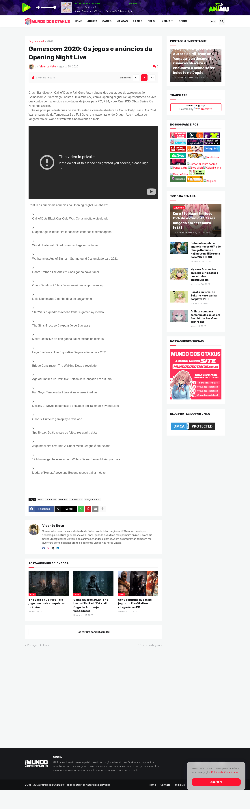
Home (78, 21)
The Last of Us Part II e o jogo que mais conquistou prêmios (47, 603)
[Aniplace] (210, 181)
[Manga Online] (179, 174)
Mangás (122, 21)
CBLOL (152, 21)
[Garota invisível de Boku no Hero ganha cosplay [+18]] (179, 297)
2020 (50, 41)
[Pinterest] (88, 509)
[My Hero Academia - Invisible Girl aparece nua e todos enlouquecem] (179, 274)
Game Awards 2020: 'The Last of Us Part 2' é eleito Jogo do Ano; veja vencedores (91, 605)
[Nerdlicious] (211, 157)
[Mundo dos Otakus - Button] (178, 137)
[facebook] (43, 548)
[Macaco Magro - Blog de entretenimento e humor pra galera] (195, 157)
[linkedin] (58, 548)
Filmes (137, 21)
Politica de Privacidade (224, 772)
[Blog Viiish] (195, 167)
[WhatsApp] (81, 509)
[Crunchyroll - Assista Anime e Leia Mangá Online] (195, 137)
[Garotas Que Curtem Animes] (178, 143)
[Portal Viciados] (195, 143)
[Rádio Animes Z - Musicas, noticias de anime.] (212, 143)
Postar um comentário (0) (93, 632)
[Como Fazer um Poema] (202, 164)
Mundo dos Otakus (51, 784)
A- (136, 77)
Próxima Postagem (148, 645)
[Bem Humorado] (178, 181)
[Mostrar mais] (102, 509)
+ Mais (165, 21)
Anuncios (51, 499)
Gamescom (76, 499)
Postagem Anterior (38, 645)
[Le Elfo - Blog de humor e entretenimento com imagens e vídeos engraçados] (178, 157)
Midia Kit (180, 784)
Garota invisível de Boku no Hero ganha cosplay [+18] (204, 296)
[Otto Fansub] (197, 174)
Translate (206, 108)
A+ (152, 77)
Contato (166, 784)
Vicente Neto (53, 526)
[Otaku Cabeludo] (195, 150)
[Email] (95, 509)
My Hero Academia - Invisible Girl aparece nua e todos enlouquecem (204, 274)
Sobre (183, 21)
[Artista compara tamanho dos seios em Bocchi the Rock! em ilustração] (179, 316)
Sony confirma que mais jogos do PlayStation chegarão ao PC (135, 603)
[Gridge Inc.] (212, 150)
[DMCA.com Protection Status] (193, 429)
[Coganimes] (195, 181)
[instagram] (48, 548)
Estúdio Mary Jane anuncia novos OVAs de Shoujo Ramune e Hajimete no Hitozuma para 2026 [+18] (206, 250)
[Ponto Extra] (179, 167)
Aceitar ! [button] (216, 781)
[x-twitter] (52, 548)
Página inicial (36, 41)
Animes (92, 21)
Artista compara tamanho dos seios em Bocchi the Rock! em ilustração (205, 316)
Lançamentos (92, 499)
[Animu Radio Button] (212, 137)
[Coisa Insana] (212, 167)
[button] (213, 21)
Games (106, 21)
